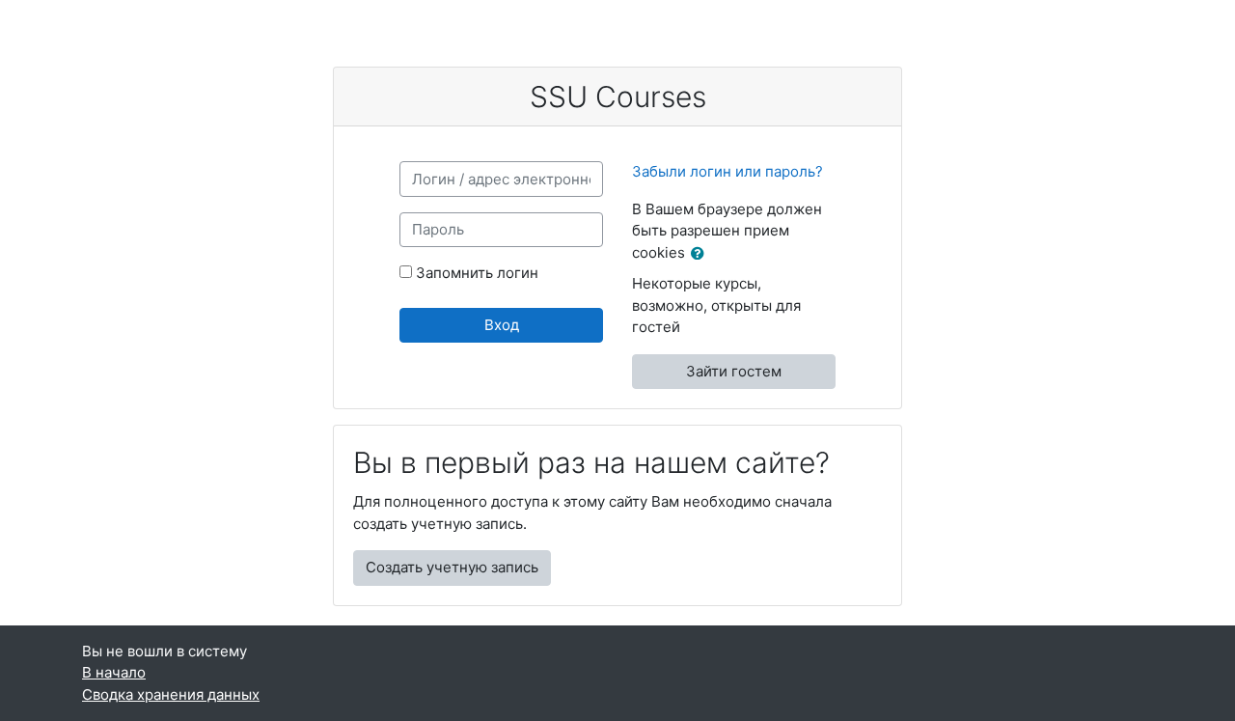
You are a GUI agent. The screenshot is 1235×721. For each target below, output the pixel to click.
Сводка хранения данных (171, 694)
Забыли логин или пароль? (727, 171)
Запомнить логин (477, 272)
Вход (501, 325)
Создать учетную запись (452, 567)
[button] (701, 254)
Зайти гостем (734, 371)
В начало (114, 672)
